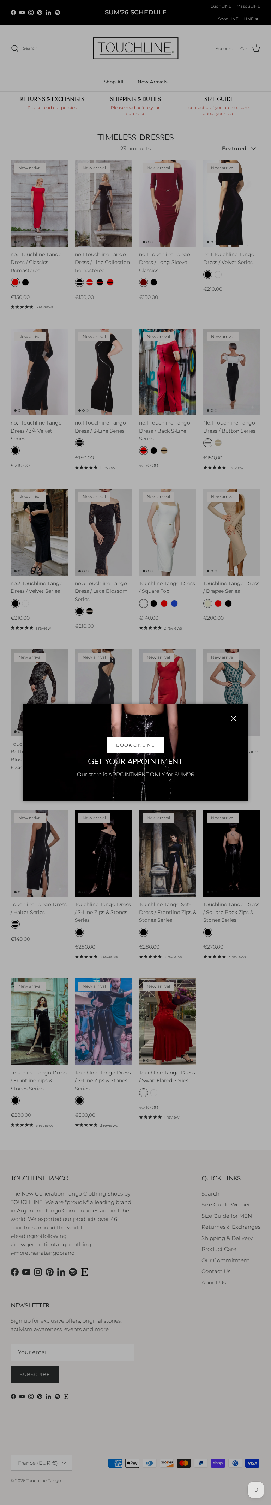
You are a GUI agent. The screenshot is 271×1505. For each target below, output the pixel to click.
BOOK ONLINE (135, 745)
